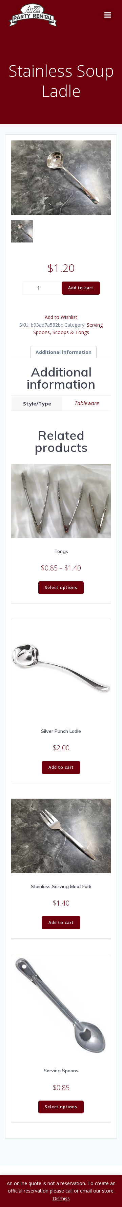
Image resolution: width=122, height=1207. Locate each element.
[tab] (63, 352)
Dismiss (61, 1198)
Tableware (87, 403)
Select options (61, 587)
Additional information (64, 352)
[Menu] (108, 15)
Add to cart (81, 288)
